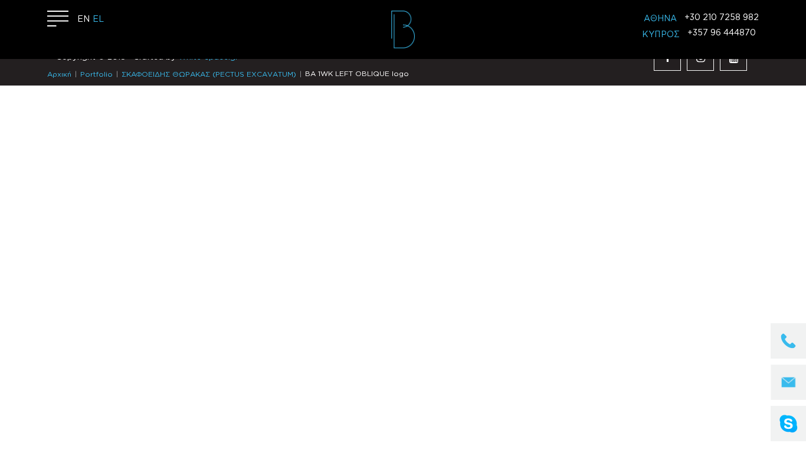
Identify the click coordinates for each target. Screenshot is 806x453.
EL (98, 19)
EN (83, 19)
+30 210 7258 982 (721, 17)
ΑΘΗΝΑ (660, 18)
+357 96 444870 (721, 33)
